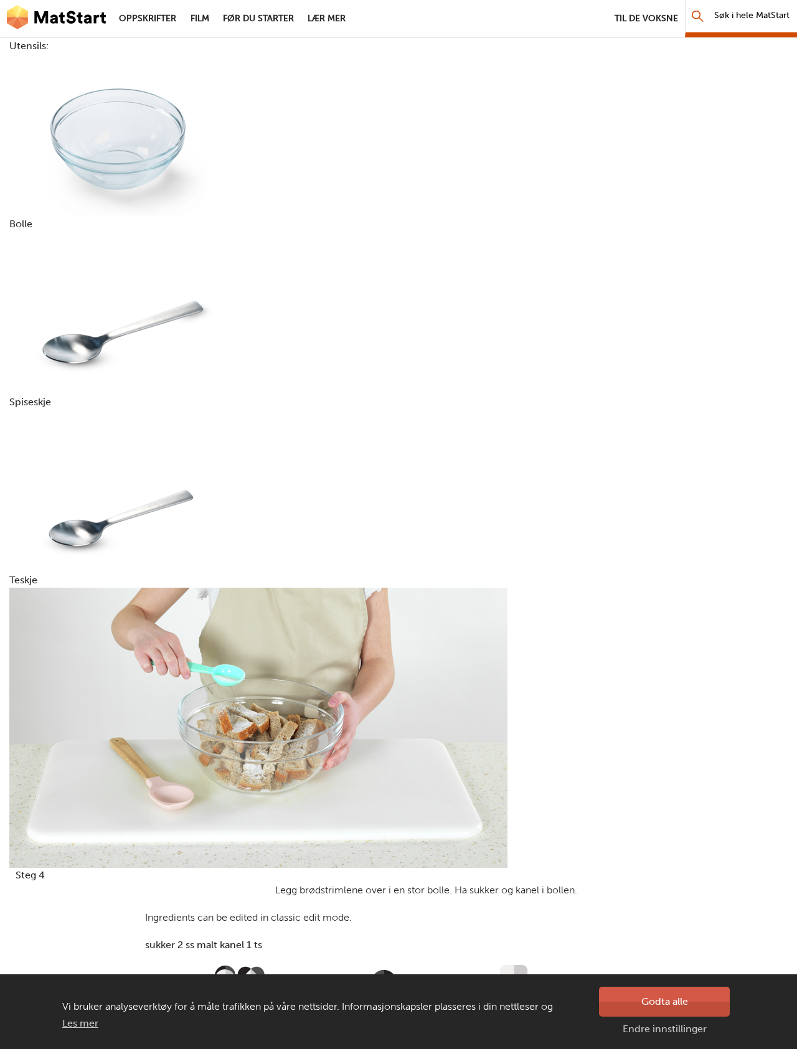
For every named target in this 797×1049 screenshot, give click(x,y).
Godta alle (664, 1001)
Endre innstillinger (665, 1029)
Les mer (80, 1023)
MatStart (56, 18)
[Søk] (698, 16)
